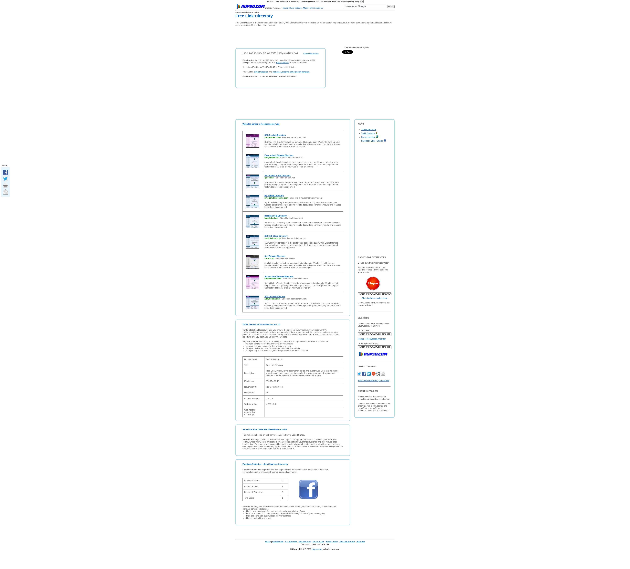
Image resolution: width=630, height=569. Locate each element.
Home (268, 541)
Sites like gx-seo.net (285, 178)
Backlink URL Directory (275, 216)
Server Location (368, 137)
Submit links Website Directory (278, 276)
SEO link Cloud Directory (276, 236)
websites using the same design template (291, 72)
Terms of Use (318, 541)
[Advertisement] (295, 36)
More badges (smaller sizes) (374, 298)
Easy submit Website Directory (279, 155)
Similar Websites (368, 129)
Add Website (278, 541)
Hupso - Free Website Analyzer (372, 339)
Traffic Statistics (368, 133)
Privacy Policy (332, 541)
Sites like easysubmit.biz (291, 157)
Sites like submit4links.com (295, 279)
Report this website (311, 53)
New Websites (304, 541)
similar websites (261, 72)
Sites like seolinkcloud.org (294, 238)
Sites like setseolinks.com (294, 137)
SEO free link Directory (275, 135)
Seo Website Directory (274, 256)
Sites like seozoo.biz (285, 258)
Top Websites (291, 541)
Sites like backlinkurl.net (291, 218)
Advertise (361, 541)
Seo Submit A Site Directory (277, 175)
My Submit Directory (274, 196)
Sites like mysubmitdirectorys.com (306, 198)
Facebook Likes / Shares (372, 141)
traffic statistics (282, 63)
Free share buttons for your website (373, 380)
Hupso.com (317, 549)
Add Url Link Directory (274, 296)
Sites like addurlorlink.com (294, 299)
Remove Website (347, 541)
